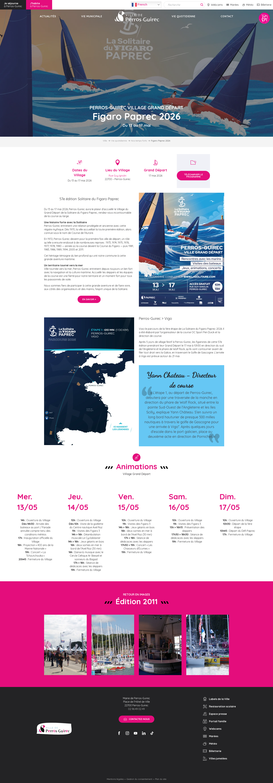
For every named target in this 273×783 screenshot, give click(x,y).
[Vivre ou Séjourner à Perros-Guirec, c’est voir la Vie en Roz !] (137, 16)
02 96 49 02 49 (136, 709)
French (142, 4)
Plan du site (160, 779)
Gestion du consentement (139, 779)
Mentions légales (115, 779)
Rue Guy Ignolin (117, 175)
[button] (181, 250)
